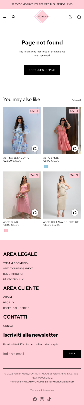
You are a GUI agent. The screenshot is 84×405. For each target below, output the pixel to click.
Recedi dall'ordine (16, 308)
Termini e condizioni (16, 263)
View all (76, 100)
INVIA (72, 353)
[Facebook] (34, 399)
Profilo (8, 302)
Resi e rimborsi (13, 274)
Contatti (9, 326)
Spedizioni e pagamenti (18, 268)
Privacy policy (13, 279)
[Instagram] (42, 399)
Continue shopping (42, 70)
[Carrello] (79, 16)
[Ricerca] (13, 16)
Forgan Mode (21, 373)
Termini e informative (42, 390)
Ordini (7, 297)
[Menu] (4, 17)
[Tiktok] (49, 399)
